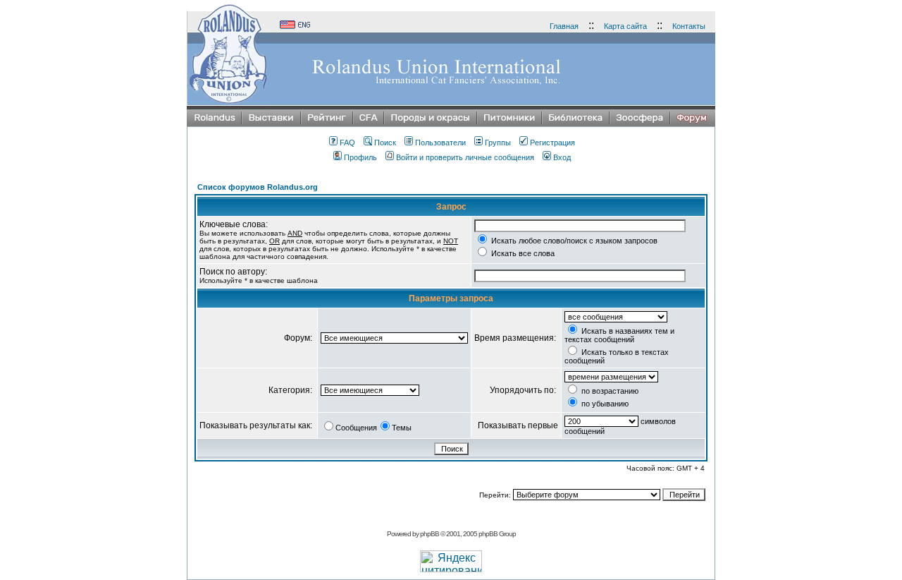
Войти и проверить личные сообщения (465, 157)
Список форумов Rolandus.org (257, 187)
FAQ (347, 142)
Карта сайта (625, 26)
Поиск (385, 142)
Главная (564, 26)
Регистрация (552, 142)
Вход (562, 157)
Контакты (688, 26)
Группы (498, 142)
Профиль (360, 157)
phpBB (429, 534)
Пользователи (440, 142)
